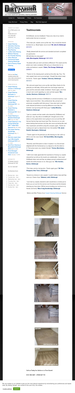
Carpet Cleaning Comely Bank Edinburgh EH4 (12, 102)
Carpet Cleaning (12, 44)
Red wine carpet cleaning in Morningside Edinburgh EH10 (14, 139)
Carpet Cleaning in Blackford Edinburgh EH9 (14, 117)
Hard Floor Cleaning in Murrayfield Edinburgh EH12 (14, 147)
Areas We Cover (13, 22)
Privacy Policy (24, 22)
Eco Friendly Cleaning (14, 55)
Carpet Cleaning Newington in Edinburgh (12, 94)
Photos (29, 18)
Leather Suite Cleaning (14, 52)
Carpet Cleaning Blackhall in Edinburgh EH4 (12, 110)
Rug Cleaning (12, 50)
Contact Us (11, 18)
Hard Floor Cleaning (13, 48)
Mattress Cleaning (13, 54)
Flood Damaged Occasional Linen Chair (13, 152)
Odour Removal (12, 57)
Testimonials (21, 18)
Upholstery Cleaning (14, 46)
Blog (32, 22)
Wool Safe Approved (41, 22)
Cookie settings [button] (7, 389)
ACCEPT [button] (16, 389)
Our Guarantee (38, 18)
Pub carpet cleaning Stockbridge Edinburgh (13, 131)
